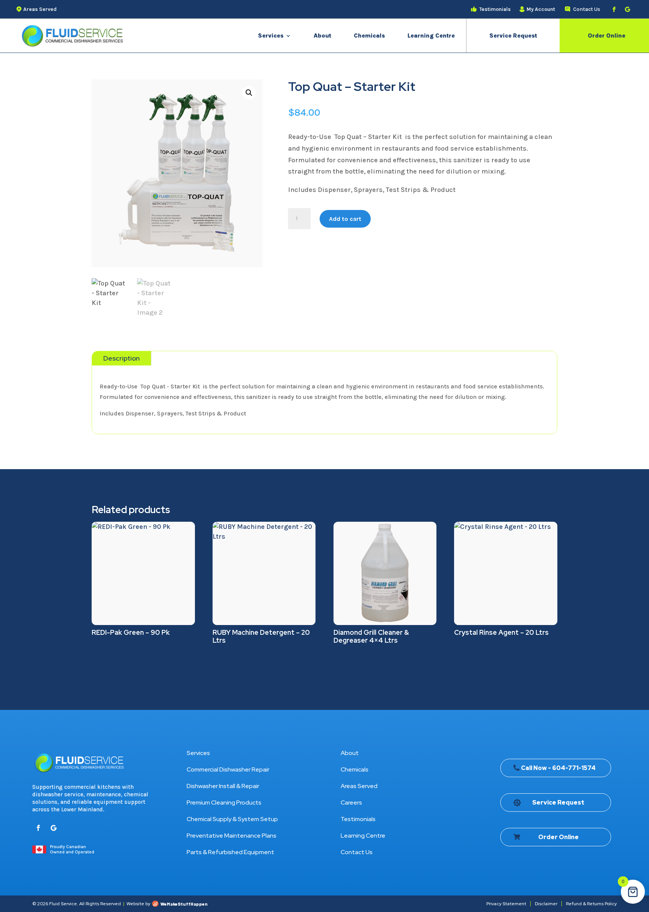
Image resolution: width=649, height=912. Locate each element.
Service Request (513, 35)
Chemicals (369, 35)
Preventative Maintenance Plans (231, 836)
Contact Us (357, 852)
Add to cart (345, 218)
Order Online (606, 35)
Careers (351, 802)
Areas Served (359, 786)
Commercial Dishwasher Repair (228, 769)
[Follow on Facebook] (614, 9)
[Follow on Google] (627, 9)
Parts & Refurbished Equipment (230, 852)
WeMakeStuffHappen (184, 903)
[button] (249, 93)
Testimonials (358, 819)
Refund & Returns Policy (591, 903)
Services (271, 35)
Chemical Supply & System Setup (232, 819)
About (322, 35)
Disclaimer (546, 903)
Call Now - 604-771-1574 (558, 768)
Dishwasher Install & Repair (223, 786)
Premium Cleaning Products (224, 802)
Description (121, 358)
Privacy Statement (506, 903)
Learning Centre (431, 35)
